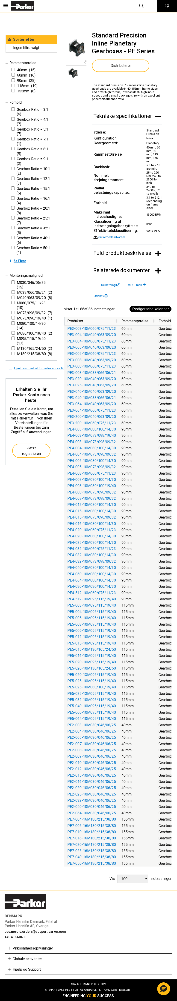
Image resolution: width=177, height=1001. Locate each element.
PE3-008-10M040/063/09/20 (91, 360)
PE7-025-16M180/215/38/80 (91, 851)
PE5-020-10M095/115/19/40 (91, 662)
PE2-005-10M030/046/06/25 (91, 737)
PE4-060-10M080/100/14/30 (91, 574)
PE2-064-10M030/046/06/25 (91, 813)
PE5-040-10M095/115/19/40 (91, 706)
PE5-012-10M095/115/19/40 (91, 637)
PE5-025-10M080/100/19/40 (91, 687)
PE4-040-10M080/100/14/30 (91, 567)
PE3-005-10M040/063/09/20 (91, 347)
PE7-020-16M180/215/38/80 (91, 844)
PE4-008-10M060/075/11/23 (91, 473)
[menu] (5, 6)
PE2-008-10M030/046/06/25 (91, 750)
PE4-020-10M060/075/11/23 (91, 530)
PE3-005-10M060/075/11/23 (91, 353)
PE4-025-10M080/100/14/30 (91, 542)
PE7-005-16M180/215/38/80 (91, 826)
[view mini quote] (167, 6)
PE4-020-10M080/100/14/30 (91, 536)
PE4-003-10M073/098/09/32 (91, 442)
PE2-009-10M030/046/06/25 (91, 756)
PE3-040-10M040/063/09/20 (91, 391)
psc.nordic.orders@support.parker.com (35, 931)
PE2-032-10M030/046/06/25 (91, 800)
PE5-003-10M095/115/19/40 (91, 605)
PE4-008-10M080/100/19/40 (91, 486)
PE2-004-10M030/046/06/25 (91, 731)
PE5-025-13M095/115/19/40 (91, 693)
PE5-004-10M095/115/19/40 (91, 612)
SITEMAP (51, 990)
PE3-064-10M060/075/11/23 (91, 410)
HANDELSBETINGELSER (116, 990)
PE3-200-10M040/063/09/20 (91, 416)
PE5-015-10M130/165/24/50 (91, 649)
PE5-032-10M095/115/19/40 (91, 700)
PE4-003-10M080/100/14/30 (91, 429)
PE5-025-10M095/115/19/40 (91, 681)
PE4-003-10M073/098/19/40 (91, 435)
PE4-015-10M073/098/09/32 (91, 517)
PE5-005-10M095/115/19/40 (91, 618)
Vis (140, 878)
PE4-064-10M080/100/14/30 (91, 580)
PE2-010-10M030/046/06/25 (91, 763)
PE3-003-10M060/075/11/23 (91, 328)
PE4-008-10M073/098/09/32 (91, 492)
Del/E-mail (134, 285)
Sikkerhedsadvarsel (111, 237)
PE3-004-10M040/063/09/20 (91, 335)
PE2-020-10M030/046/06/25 (91, 788)
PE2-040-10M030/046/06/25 (91, 806)
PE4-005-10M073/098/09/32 (91, 467)
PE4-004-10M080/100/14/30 (91, 448)
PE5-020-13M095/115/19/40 (91, 675)
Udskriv (99, 296)
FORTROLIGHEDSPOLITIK (87, 990)
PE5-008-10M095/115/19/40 (91, 624)
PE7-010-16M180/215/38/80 (91, 832)
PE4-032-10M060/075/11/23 (91, 549)
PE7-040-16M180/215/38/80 (91, 857)
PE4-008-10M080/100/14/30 (91, 479)
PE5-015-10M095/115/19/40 (91, 643)
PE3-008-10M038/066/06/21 (91, 373)
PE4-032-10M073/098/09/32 (91, 561)
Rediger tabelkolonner (150, 309)
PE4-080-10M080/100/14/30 (91, 586)
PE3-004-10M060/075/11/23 (91, 341)
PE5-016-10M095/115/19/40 (91, 655)
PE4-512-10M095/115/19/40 (91, 599)
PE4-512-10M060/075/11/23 (91, 593)
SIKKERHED (65, 990)
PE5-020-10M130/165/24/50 (91, 668)
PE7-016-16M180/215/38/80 (91, 838)
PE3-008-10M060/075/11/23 (91, 366)
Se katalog (108, 285)
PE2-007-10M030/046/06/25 (91, 744)
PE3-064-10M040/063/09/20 (91, 404)
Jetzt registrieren (31, 451)
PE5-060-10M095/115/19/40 (91, 712)
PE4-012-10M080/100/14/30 (91, 504)
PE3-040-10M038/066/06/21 (91, 398)
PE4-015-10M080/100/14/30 (91, 511)
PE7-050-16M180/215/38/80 (91, 863)
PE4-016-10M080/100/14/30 (91, 524)
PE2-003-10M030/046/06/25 (91, 725)
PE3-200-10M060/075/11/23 (91, 423)
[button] (163, 988)
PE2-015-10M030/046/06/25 (91, 775)
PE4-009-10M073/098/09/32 (91, 498)
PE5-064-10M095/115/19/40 (91, 718)
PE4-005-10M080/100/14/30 (91, 461)
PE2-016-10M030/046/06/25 (91, 781)
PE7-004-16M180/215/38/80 (91, 819)
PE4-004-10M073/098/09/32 (91, 454)
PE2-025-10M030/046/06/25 (91, 794)
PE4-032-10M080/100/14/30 (91, 555)
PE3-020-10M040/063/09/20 (91, 379)
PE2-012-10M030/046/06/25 (91, 769)
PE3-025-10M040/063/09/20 (91, 385)
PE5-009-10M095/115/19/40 (91, 630)
